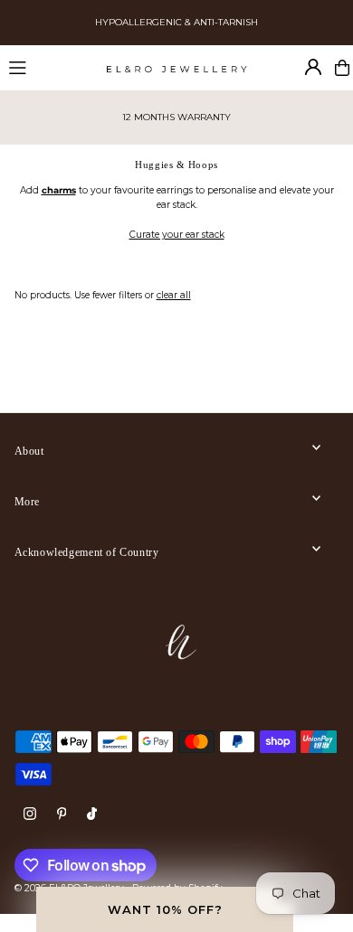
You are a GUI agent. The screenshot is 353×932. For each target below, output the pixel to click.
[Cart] (342, 68)
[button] (164, 909)
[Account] (313, 67)
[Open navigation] (49, 67)
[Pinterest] (62, 814)
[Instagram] (30, 814)
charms (59, 190)
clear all (174, 295)
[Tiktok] (92, 814)
